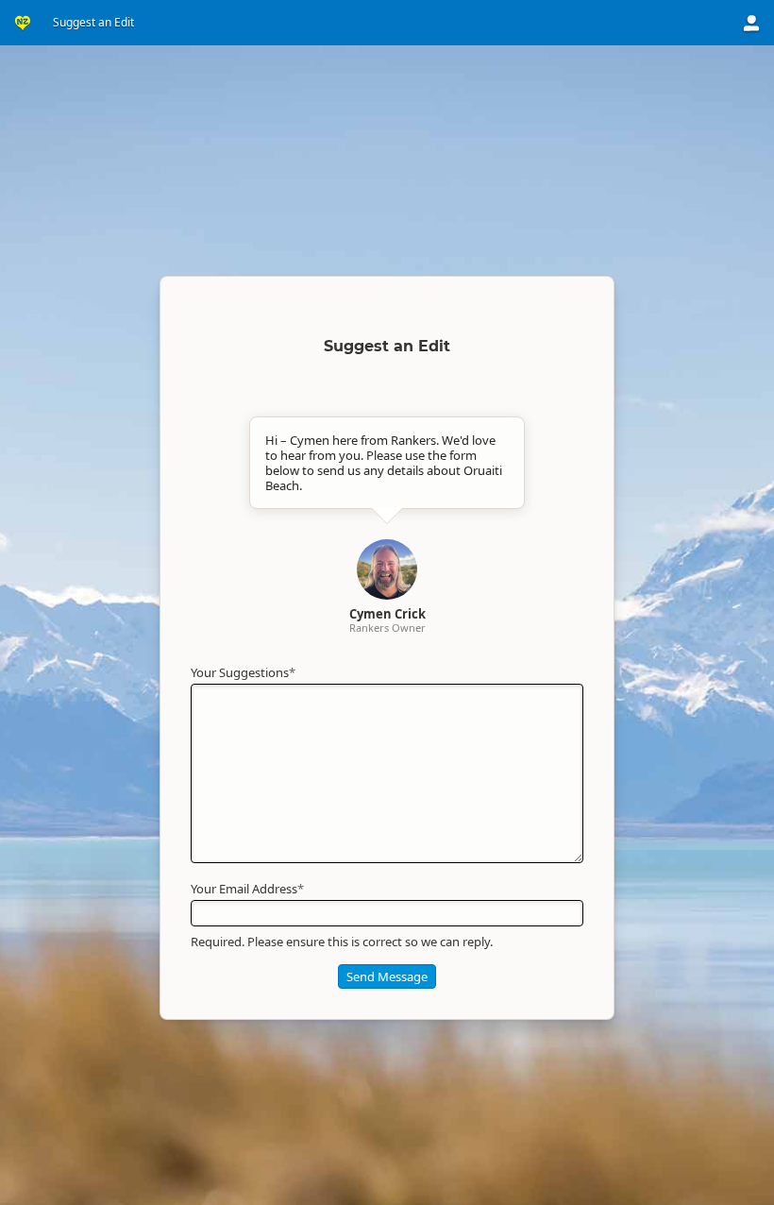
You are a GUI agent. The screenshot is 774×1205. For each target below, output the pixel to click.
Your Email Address (247, 888)
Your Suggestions (243, 672)
